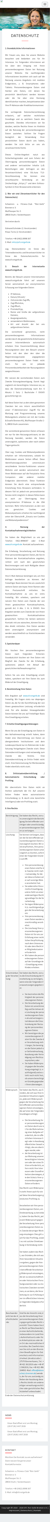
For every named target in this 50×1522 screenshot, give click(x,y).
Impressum (14, 1510)
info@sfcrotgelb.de (21, 1492)
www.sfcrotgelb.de (13, 544)
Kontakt (37, 1510)
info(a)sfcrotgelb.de (21, 242)
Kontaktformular (13, 1464)
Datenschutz (26, 1510)
